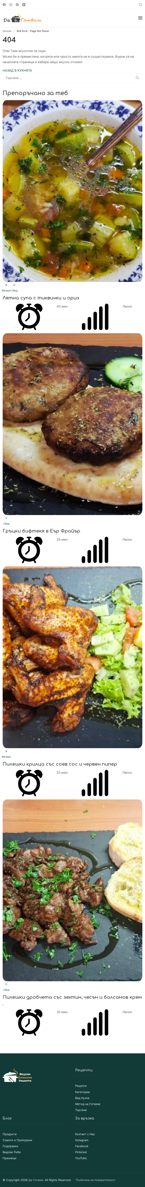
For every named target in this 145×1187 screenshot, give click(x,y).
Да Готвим (35, 1180)
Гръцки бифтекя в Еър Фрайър (41, 531)
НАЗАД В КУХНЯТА (17, 70)
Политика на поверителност (96, 1180)
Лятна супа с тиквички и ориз (41, 297)
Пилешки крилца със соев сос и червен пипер (60, 764)
